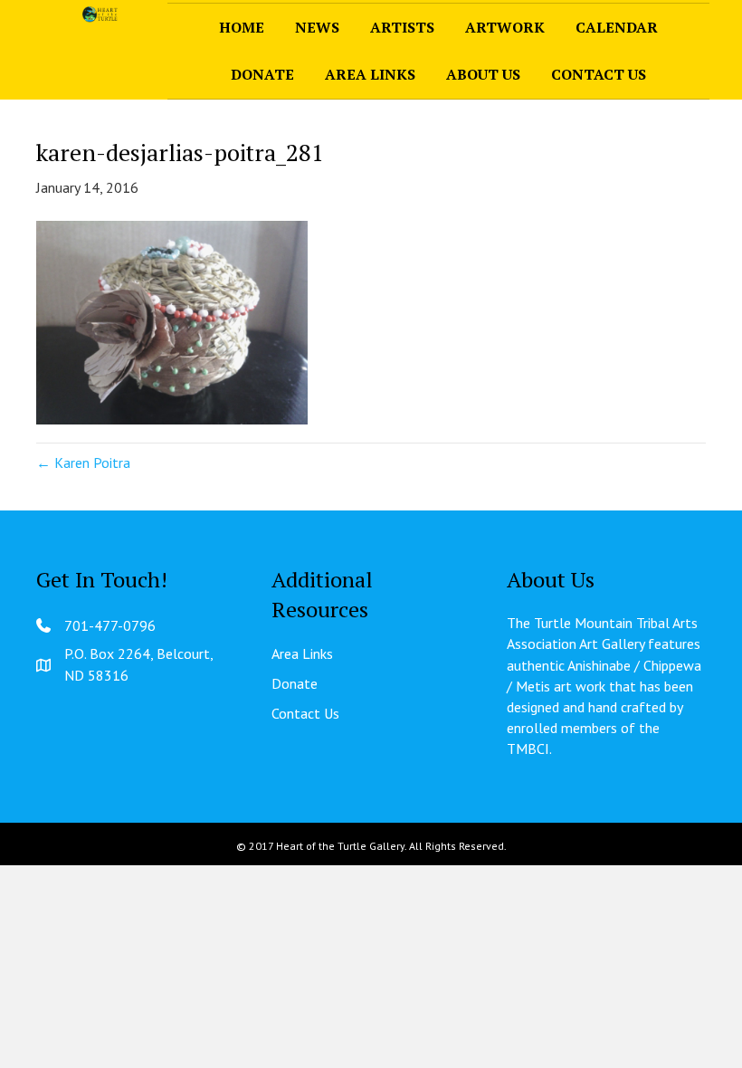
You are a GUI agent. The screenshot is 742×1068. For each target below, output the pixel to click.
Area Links (370, 74)
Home (241, 27)
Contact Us (598, 74)
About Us (483, 74)
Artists (402, 27)
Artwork (505, 27)
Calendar (617, 27)
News (317, 27)
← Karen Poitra (83, 462)
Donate (262, 74)
